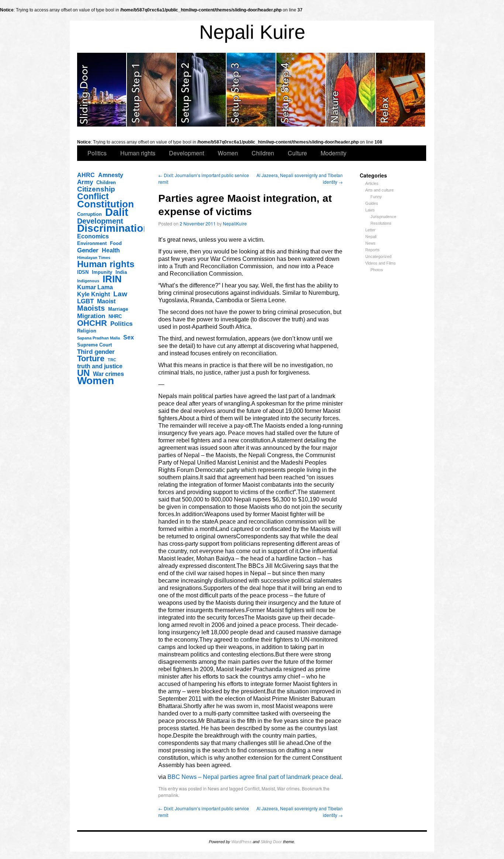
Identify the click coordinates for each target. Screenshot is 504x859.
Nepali (370, 236)
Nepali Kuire (252, 32)
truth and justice (99, 366)
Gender (88, 250)
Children (263, 153)
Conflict (93, 196)
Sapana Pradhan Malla (98, 338)
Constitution (105, 204)
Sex (128, 337)
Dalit (116, 212)
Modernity (333, 153)
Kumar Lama (95, 287)
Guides (371, 203)
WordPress (241, 841)
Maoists (91, 308)
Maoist (106, 301)
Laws (370, 210)
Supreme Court (94, 345)
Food (116, 243)
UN (83, 373)
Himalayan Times (93, 257)
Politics (97, 153)
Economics (93, 236)
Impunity (102, 272)
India (121, 272)
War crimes (108, 374)
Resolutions (380, 223)
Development (186, 153)
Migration (91, 316)
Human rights (137, 153)
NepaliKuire (235, 223)
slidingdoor (102, 90)
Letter (370, 230)
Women (228, 153)
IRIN (112, 279)
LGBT (85, 301)
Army (85, 182)
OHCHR (92, 323)
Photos (376, 270)
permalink (168, 795)
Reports (372, 250)
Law (120, 294)
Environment (92, 243)
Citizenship (96, 189)
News (370, 243)
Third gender (96, 351)
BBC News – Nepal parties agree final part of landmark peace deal (254, 777)
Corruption (89, 214)
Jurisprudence (383, 216)
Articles (372, 183)
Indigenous (88, 281)
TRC (112, 360)
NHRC (115, 316)
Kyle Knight (93, 294)
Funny (376, 196)
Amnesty (110, 175)
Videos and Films (380, 263)
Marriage (118, 309)
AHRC (86, 175)
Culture (297, 153)
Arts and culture (379, 190)
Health (111, 250)
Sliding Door (271, 841)
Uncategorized (378, 256)
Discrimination (113, 228)
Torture (90, 358)
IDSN (83, 272)
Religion (86, 331)
